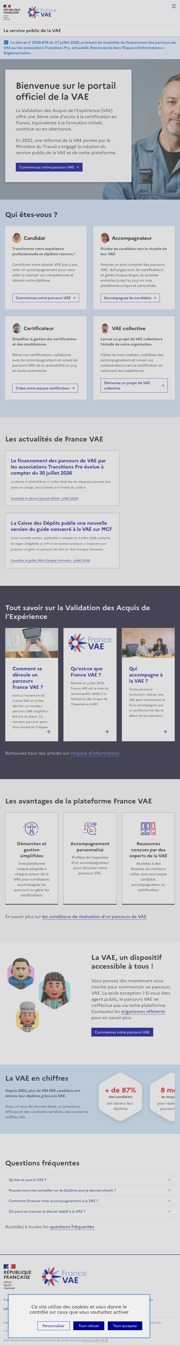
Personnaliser (54, 1325)
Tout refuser (89, 1325)
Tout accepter (125, 1325)
